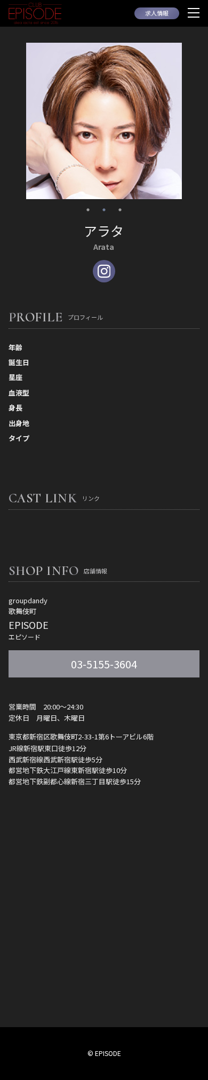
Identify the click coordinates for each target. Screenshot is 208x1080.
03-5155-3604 (104, 664)
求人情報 (157, 13)
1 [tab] (88, 209)
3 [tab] (120, 209)
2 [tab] (104, 209)
